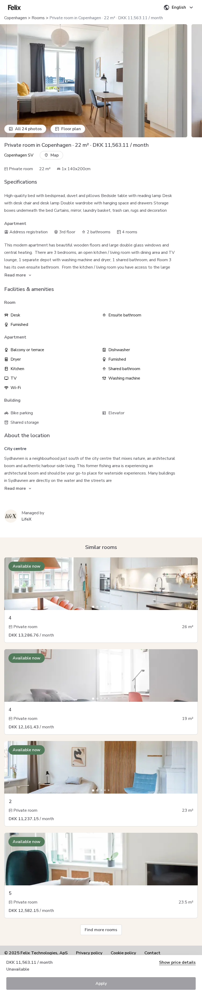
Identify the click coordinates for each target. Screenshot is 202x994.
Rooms (38, 18)
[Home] (14, 7)
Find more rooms (101, 930)
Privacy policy (89, 953)
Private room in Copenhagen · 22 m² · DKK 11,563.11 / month (106, 18)
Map (54, 155)
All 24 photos (28, 129)
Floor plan (71, 129)
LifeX (27, 519)
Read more (15, 275)
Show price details (177, 962)
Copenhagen (15, 18)
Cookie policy (123, 953)
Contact (152, 953)
